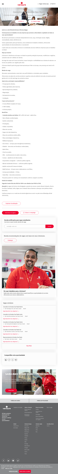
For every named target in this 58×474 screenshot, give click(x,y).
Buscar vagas (49, 407)
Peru (36, 431)
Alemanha (27, 425)
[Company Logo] (21, 4)
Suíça (26, 453)
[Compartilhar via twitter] (12, 359)
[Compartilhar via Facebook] (9, 359)
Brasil (37, 427)
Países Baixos (27, 445)
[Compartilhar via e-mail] (15, 359)
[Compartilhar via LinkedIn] (5, 359)
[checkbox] (35, 21)
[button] (21, 21)
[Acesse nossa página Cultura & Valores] (28, 271)
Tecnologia (38, 414)
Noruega (26, 443)
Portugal (26, 447)
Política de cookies (9, 468)
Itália (25, 441)
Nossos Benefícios (28, 412)
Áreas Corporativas (39, 416)
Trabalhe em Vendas (17, 407)
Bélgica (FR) (27, 427)
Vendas (37, 409)
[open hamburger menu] (3, 4)
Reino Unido (27, 449)
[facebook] (3, 460)
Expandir (45, 15)
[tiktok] (18, 460)
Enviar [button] (49, 226)
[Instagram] (13, 460)
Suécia (26, 451)
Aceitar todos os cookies (25, 471)
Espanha (26, 433)
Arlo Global (15, 427)
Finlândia (26, 435)
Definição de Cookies (13, 471)
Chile (37, 429)
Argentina (37, 425)
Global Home (16, 425)
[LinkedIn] (8, 460)
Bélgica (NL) (27, 429)
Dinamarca (27, 431)
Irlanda (26, 439)
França (26, 437)
